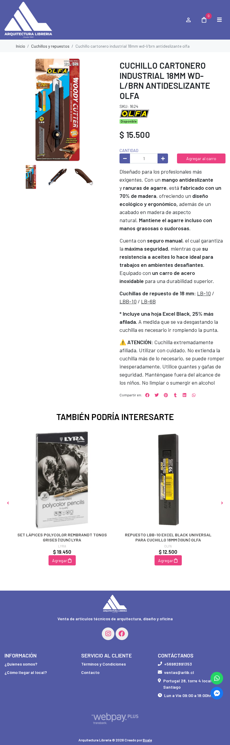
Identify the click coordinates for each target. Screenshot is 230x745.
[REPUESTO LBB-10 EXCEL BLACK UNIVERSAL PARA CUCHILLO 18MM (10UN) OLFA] (168, 479)
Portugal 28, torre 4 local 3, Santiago (189, 684)
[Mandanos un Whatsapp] (217, 678)
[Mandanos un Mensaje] (217, 693)
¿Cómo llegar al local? (25, 672)
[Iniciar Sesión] (188, 19)
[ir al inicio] (115, 604)
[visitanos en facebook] (122, 633)
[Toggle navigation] (219, 19)
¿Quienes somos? (20, 663)
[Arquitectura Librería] (91, 20)
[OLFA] (134, 112)
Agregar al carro (201, 158)
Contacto (90, 672)
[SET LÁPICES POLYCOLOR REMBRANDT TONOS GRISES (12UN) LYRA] (62, 479)
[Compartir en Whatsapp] (194, 395)
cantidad (128, 150)
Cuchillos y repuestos (50, 46)
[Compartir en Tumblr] (175, 395)
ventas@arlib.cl (179, 672)
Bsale (147, 740)
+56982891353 (178, 663)
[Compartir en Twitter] (156, 395)
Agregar (59, 560)
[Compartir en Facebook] (147, 395)
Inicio (20, 46)
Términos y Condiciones (103, 663)
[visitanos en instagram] (108, 633)
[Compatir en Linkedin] (184, 395)
